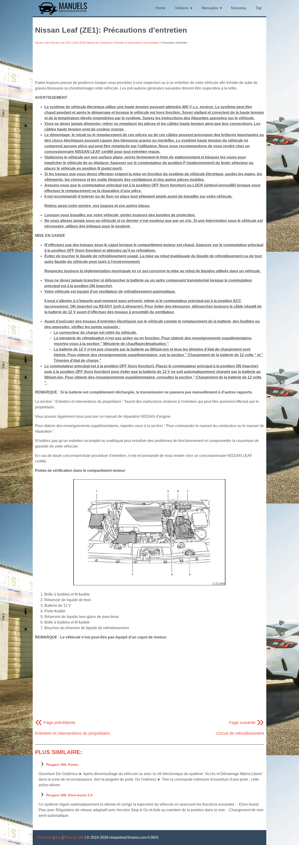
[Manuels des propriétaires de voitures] (64, 14)
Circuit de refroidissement (240, 733)
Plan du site (74, 837)
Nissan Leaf (42, 42)
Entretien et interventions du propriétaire (136, 42)
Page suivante (246, 722)
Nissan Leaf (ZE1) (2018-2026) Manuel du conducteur (81, 42)
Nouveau (238, 8)
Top (259, 8)
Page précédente (55, 722)
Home (161, 8)
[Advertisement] (149, 62)
